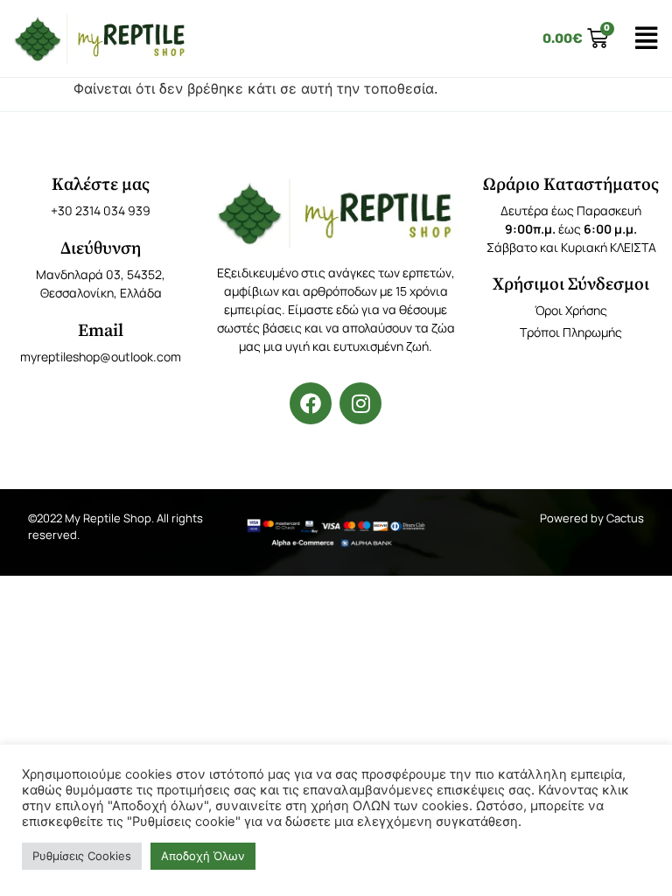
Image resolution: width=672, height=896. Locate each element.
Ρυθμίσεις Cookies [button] (81, 856)
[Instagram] (361, 403)
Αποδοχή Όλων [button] (203, 856)
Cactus (625, 518)
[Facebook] (311, 403)
